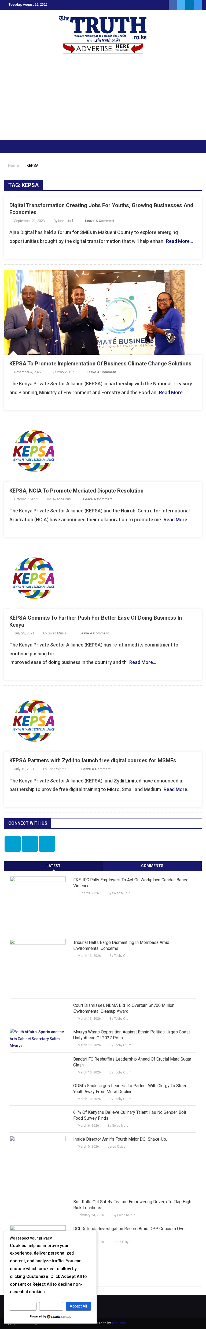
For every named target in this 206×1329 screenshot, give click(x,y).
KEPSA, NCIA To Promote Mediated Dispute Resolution (76, 490)
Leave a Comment (99, 221)
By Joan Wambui (56, 769)
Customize (23, 1306)
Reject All (51, 1306)
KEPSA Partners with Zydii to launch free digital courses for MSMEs (92, 760)
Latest (53, 866)
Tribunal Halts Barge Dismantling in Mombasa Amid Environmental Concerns (121, 945)
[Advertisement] (103, 99)
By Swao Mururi (62, 372)
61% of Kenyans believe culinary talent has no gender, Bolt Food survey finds (129, 1115)
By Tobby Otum (120, 956)
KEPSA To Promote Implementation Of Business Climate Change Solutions (100, 363)
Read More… (179, 241)
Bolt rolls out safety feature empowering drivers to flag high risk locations (132, 1204)
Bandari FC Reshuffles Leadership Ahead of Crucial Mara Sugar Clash (132, 1062)
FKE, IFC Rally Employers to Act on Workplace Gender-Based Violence (131, 882)
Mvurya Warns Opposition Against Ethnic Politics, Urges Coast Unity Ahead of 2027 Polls (131, 1034)
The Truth (119, 1323)
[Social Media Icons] (13, 844)
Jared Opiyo (116, 1146)
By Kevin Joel (63, 221)
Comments (152, 866)
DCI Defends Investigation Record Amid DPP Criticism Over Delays (129, 1231)
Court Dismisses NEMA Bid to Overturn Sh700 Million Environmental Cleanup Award (123, 1008)
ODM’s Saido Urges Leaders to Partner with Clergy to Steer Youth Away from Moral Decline (129, 1088)
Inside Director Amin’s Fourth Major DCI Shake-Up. (120, 1139)
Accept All (78, 1306)
